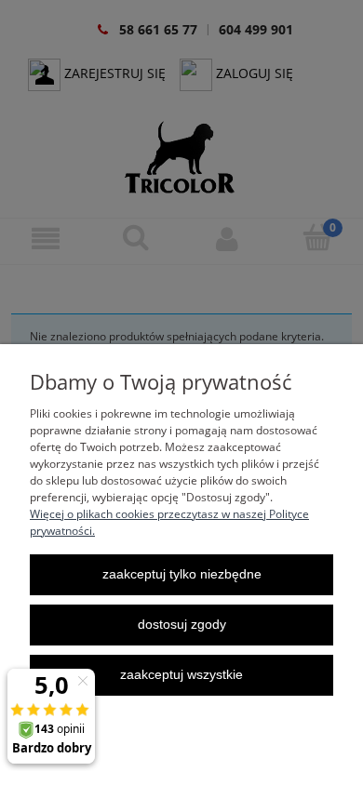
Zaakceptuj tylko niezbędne (182, 574)
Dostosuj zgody (182, 625)
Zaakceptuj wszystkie (181, 675)
